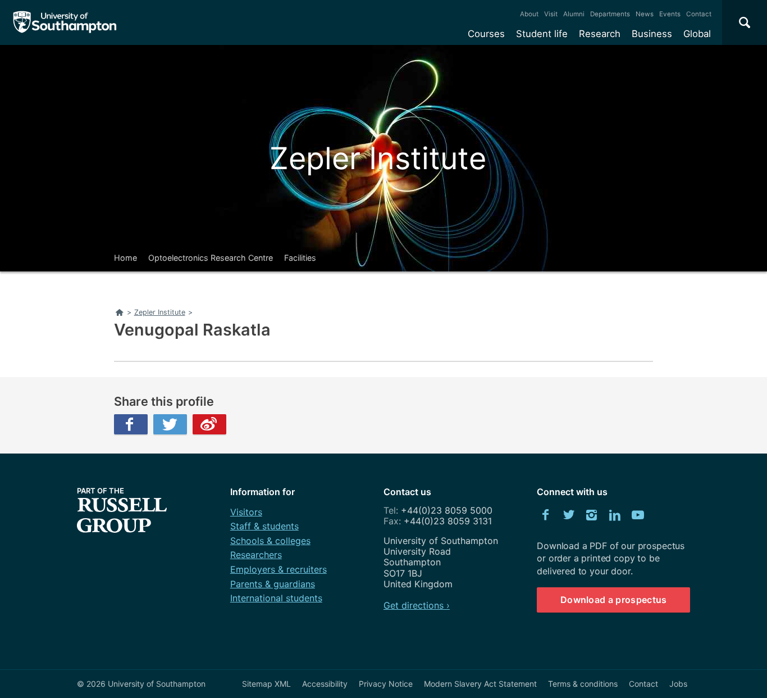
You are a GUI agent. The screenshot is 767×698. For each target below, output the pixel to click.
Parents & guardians (272, 584)
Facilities (300, 257)
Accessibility (325, 683)
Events (670, 14)
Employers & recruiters (278, 569)
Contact (698, 14)
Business (652, 33)
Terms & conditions (583, 683)
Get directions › (416, 605)
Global (697, 33)
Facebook (131, 424)
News (645, 14)
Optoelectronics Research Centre (210, 257)
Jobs (678, 683)
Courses (486, 33)
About (529, 14)
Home (125, 257)
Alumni (574, 14)
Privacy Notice (386, 683)
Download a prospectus (613, 599)
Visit (551, 14)
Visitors (246, 512)
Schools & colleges (270, 540)
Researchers (256, 554)
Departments (610, 14)
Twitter (170, 424)
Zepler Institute (378, 158)
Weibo (209, 424)
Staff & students (264, 526)
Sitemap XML (266, 683)
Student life (542, 33)
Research (599, 33)
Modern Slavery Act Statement (480, 683)
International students (276, 598)
